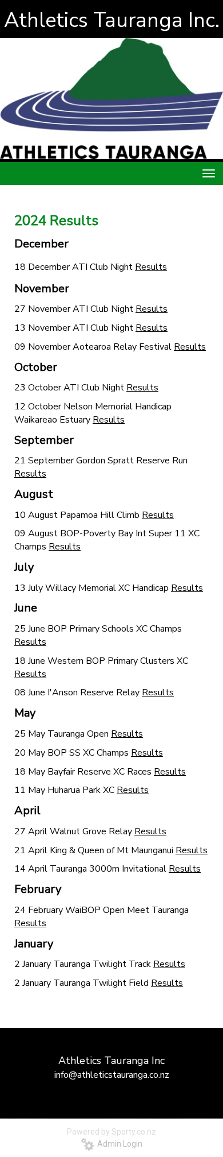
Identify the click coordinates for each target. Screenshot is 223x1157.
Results (151, 267)
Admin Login (118, 1143)
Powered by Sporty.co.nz (111, 1131)
